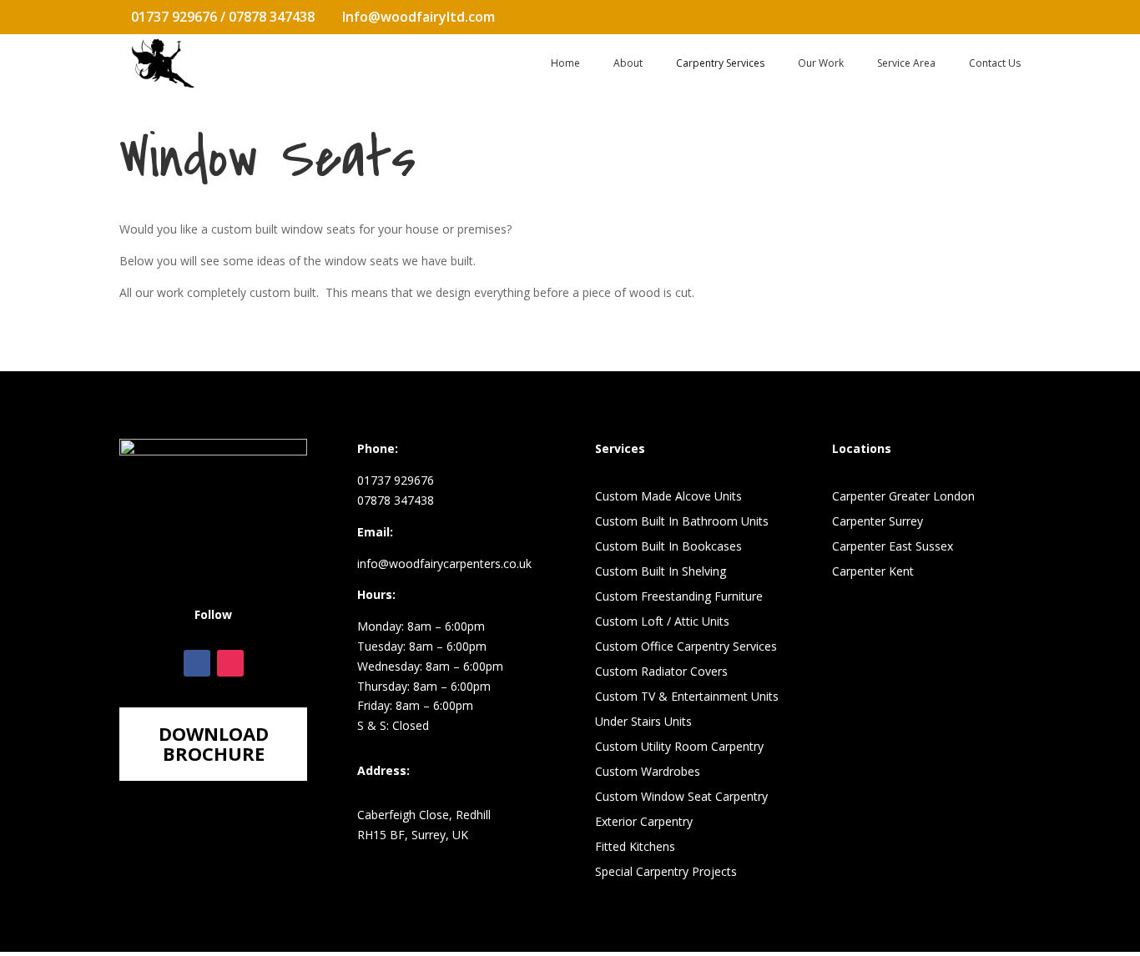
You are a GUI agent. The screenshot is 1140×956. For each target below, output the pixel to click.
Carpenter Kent (873, 572)
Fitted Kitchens (635, 847)
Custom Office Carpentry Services (686, 647)
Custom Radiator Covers (661, 672)
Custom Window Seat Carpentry (681, 797)
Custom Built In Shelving (660, 572)
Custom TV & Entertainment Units (687, 697)
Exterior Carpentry (644, 822)
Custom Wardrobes (647, 772)
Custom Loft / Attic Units (662, 622)
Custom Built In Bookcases (668, 547)
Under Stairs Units (643, 722)
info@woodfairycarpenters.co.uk (444, 563)
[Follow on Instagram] (230, 663)
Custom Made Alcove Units (668, 497)
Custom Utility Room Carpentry (679, 747)
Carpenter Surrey (877, 522)
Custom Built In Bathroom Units (682, 522)
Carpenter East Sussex (892, 547)
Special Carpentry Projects (666, 872)
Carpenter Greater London (903, 497)
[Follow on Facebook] (197, 663)
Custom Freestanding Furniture (679, 597)
